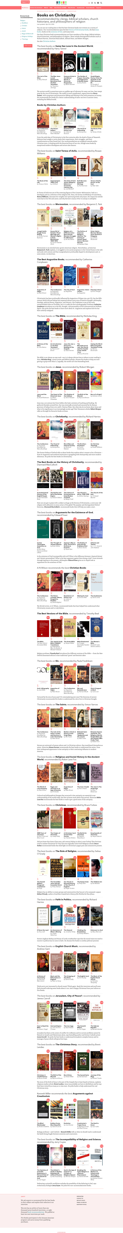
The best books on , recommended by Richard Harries (68, 417)
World (46, 7)
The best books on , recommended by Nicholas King (67, 316)
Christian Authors (49, 41)
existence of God (56, 32)
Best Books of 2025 (60, 7)
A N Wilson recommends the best (61, 568)
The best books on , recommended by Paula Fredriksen (64, 661)
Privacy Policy (81, 1200)
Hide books (28, 45)
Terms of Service (82, 1202)
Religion (61, 11)
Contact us (80, 1198)
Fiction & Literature (36, 7)
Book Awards (90, 7)
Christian (24, 25)
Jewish (24, 31)
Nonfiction (25, 7)
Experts (98, 7)
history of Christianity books (79, 30)
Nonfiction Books (45, 11)
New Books (71, 7)
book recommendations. (36, 1212)
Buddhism (25, 23)
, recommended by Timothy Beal (68, 614)
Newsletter (80, 1196)
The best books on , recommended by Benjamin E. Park (69, 204)
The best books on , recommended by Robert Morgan (65, 367)
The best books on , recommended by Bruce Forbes (67, 805)
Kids (51, 7)
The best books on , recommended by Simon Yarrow (67, 705)
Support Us (25, 2)
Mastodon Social (82, 1204)
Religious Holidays (27, 36)
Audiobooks (80, 7)
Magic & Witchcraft (27, 34)
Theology (25, 39)
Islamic (24, 28)
